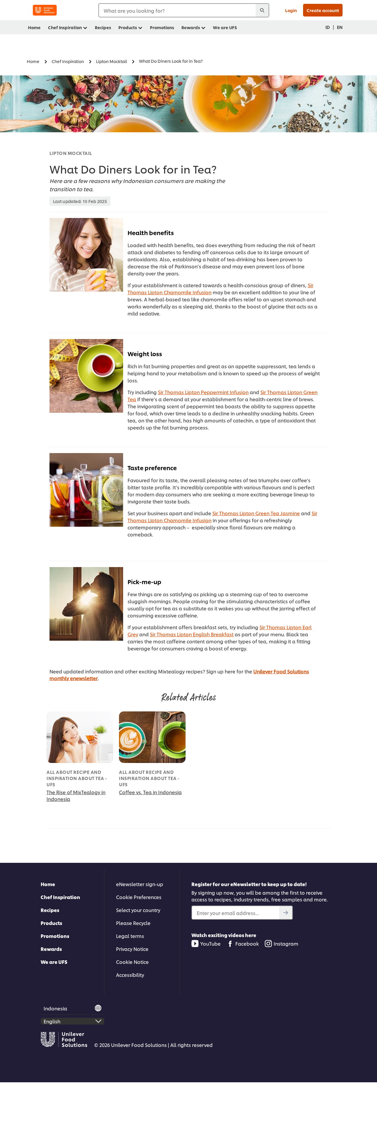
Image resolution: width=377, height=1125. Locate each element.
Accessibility (130, 974)
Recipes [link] (103, 27)
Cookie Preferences (138, 896)
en (340, 27)
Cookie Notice (132, 961)
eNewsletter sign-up (139, 883)
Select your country (138, 909)
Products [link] (127, 27)
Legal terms (130, 935)
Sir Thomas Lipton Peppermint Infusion (203, 392)
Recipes (50, 909)
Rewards (51, 948)
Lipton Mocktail (70, 153)
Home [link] (34, 27)
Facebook (247, 943)
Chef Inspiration (60, 896)
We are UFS (54, 961)
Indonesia (55, 1008)
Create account (323, 10)
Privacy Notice (132, 948)
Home (48, 883)
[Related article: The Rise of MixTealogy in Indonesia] (80, 737)
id (327, 27)
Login (291, 10)
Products (51, 922)
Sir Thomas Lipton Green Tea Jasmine (256, 513)
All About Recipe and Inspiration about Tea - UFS (77, 778)
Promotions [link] (162, 27)
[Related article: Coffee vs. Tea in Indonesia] (152, 737)
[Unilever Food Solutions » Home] (45, 10)
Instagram (286, 943)
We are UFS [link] (225, 27)
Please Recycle (133, 922)
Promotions (55, 935)
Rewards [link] (190, 27)
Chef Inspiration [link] (65, 27)
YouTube (210, 943)
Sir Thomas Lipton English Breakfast (192, 634)
